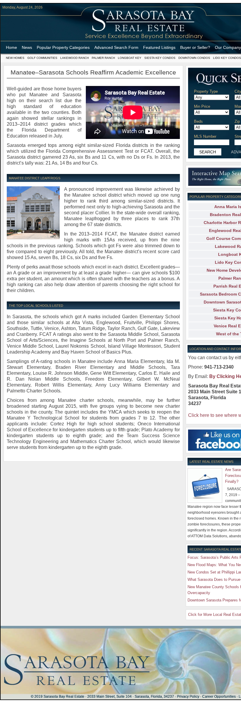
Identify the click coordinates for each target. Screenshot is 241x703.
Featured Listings (159, 47)
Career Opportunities (219, 696)
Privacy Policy (188, 696)
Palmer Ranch (103, 57)
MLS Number (205, 136)
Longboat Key (129, 57)
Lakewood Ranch (74, 57)
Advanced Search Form (116, 47)
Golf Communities (42, 57)
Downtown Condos (194, 57)
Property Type (206, 91)
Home (11, 47)
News (27, 47)
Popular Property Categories (63, 47)
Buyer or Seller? (195, 47)
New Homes (15, 57)
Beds (198, 121)
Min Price (202, 106)
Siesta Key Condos (159, 57)
